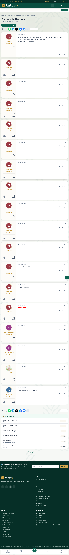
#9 (65, 203)
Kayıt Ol (64, 10)
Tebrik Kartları (42, 505)
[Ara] (57, 5)
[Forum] (52, 5)
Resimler (18, 15)
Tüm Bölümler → (8, 522)
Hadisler (40, 489)
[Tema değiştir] (61, 5)
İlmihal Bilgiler (7, 518)
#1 (65, 34)
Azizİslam (9, 394)
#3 (65, 81)
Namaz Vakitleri (42, 482)
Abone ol (63, 466)
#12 (65, 264)
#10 (65, 223)
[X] (6, 486)
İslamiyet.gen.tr (5, 15)
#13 (65, 285)
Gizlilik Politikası (42, 520)
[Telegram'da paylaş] (12, 29)
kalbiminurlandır (9, 332)
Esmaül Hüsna (42, 487)
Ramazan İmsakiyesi (44, 496)
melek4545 (9, 373)
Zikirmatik (6, 527)
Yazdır (35, 29)
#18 (65, 388)
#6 (65, 142)
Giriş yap (30, 452)
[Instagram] (10, 486)
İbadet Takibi (7, 536)
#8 (65, 183)
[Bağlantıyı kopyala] (27, 29)
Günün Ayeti (6, 534)
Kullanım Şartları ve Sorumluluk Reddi (49, 525)
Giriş (58, 10)
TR (63, 1)
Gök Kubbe (9, 41)
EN (66, 1)
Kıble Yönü (41, 491)
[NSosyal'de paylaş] (20, 29)
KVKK (39, 518)
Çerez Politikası (42, 522)
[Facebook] (2, 486)
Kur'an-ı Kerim (42, 479)
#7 (65, 162)
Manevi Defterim (43, 498)
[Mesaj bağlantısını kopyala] (65, 54)
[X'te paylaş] (16, 29)
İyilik (4, 532)
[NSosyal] (13, 486)
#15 (65, 325)
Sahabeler (6, 515)
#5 (65, 122)
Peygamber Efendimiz (9, 513)
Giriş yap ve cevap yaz (9, 25)
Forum (3, 10)
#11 (65, 244)
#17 (65, 366)
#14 (65, 305)
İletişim (59, 1)
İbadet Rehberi (42, 494)
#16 (65, 346)
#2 (65, 61)
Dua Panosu (6, 529)
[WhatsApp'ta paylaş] (9, 29)
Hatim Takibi (41, 501)
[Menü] (65, 5)
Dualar (40, 484)
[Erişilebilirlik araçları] (67, 277)
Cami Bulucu (7, 539)
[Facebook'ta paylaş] (24, 29)
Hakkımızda (54, 1)
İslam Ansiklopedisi (8, 525)
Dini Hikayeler (7, 520)
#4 (65, 101)
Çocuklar (40, 503)
